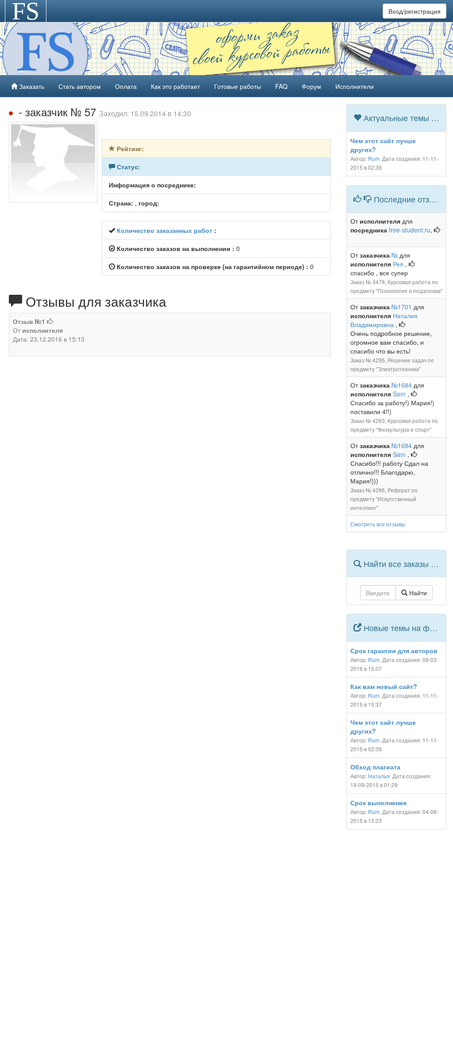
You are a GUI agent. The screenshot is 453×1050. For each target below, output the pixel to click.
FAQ (281, 86)
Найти (417, 592)
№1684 (402, 384)
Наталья (379, 776)
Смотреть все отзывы (377, 524)
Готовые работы (237, 86)
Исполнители (354, 86)
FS (25, 11)
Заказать (30, 86)
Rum (374, 158)
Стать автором (79, 86)
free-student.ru (409, 229)
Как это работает (175, 86)
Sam (400, 393)
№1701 (402, 306)
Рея (399, 263)
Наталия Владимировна (384, 320)
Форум (311, 86)
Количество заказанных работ (164, 230)
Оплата (126, 86)
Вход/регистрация (414, 11)
